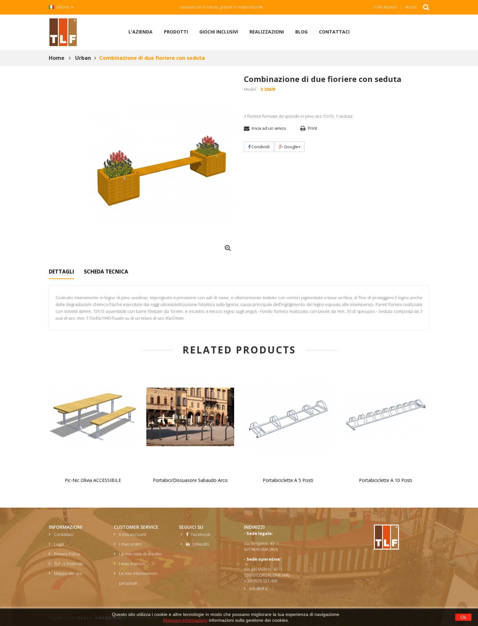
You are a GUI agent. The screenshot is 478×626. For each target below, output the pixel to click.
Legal (59, 544)
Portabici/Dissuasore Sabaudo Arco (190, 480)
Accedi (411, 7)
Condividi (260, 147)
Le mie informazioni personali (138, 578)
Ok (463, 617)
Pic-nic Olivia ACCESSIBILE (93, 480)
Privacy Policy (67, 554)
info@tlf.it (258, 589)
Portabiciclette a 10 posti (385, 480)
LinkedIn (199, 544)
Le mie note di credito (140, 554)
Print (312, 128)
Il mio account (385, 7)
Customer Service (136, 527)
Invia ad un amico (269, 128)
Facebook (199, 534)
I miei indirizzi (132, 563)
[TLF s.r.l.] (63, 31)
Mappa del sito (68, 573)
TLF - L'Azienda (68, 563)
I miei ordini (130, 544)
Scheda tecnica (106, 271)
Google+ (291, 147)
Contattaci (63, 534)
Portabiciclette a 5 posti (288, 480)
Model (250, 89)
